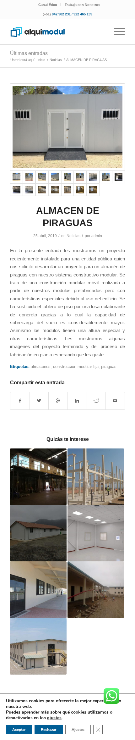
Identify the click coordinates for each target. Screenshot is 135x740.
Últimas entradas (29, 53)
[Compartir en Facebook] (20, 400)
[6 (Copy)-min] (80, 176)
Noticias (73, 236)
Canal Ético (47, 5)
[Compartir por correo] (115, 400)
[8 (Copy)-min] (106, 176)
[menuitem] (48, 4)
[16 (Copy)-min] (93, 189)
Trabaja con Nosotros (82, 5)
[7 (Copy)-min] (93, 176)
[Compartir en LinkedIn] (77, 400)
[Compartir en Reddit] (96, 400)
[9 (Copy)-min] (118, 176)
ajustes (54, 718)
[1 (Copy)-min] (67, 127)
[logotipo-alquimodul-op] (56, 31)
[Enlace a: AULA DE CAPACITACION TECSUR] (96, 533)
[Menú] (116, 31)
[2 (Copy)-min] (29, 176)
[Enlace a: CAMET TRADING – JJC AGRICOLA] (38, 533)
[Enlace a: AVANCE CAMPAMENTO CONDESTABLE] (96, 476)
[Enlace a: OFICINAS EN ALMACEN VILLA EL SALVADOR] (38, 476)
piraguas (108, 366)
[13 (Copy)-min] (54, 189)
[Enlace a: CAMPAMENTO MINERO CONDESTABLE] (96, 589)
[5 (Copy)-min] (67, 176)
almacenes (41, 366)
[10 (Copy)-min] (16, 189)
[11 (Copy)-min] (29, 189)
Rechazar (49, 729)
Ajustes (78, 729)
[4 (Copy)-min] (54, 176)
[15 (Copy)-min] (80, 189)
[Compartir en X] (39, 400)
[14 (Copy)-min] (67, 189)
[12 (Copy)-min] (41, 189)
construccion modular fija (76, 366)
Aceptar (19, 729)
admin (96, 236)
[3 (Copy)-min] (41, 176)
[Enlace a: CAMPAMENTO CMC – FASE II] (38, 646)
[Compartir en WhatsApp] (58, 400)
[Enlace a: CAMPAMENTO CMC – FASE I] (38, 589)
